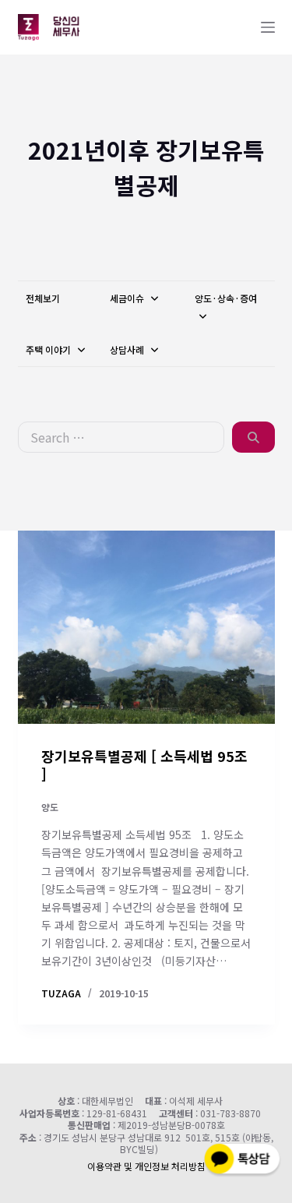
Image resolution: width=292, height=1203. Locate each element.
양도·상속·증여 (226, 298)
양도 (49, 806)
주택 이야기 (49, 349)
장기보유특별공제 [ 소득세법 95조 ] (144, 765)
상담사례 (128, 349)
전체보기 (43, 298)
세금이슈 (128, 298)
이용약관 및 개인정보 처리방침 (146, 1166)
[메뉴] (268, 27)
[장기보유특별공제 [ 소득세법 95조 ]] (146, 627)
